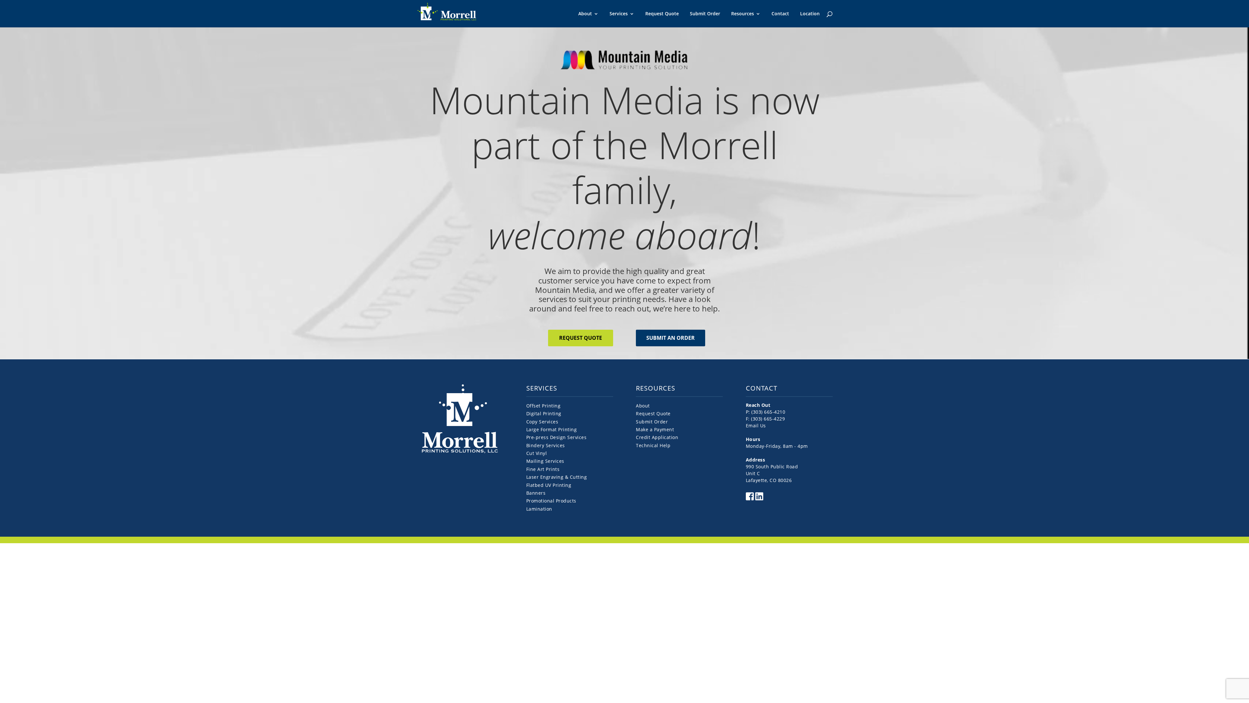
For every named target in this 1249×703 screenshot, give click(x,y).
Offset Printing (543, 406)
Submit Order (705, 13)
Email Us (756, 425)
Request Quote (662, 13)
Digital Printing (543, 413)
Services (619, 14)
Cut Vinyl (536, 453)
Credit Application (657, 437)
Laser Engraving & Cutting (556, 477)
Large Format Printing (551, 429)
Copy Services (542, 422)
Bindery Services (545, 445)
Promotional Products (551, 501)
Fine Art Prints (543, 469)
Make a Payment (655, 429)
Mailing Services (545, 461)
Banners (536, 493)
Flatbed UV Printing (548, 485)
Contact (780, 13)
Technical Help (653, 445)
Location (810, 13)
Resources (742, 14)
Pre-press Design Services (556, 437)
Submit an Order (670, 337)
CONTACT (761, 388)
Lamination (539, 509)
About (585, 14)
